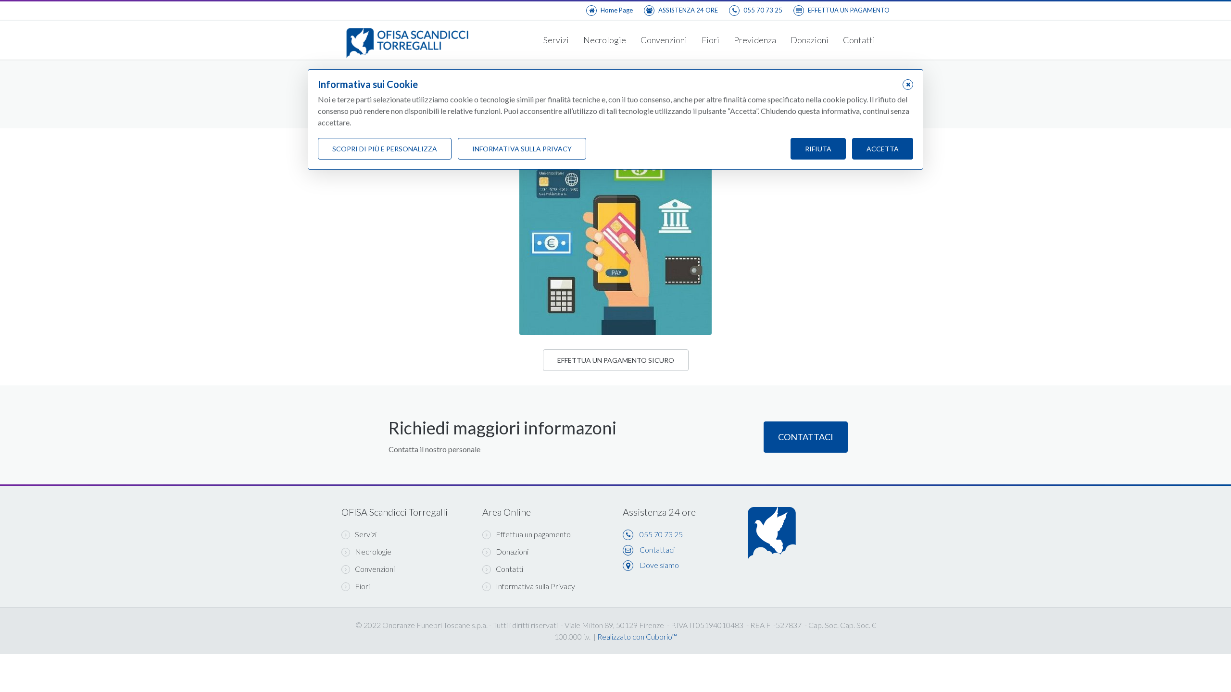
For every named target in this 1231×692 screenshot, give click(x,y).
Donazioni (810, 40)
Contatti (859, 40)
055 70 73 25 (661, 534)
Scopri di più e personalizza (384, 149)
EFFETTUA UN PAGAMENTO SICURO (615, 360)
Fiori (710, 40)
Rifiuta (818, 149)
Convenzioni (664, 40)
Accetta (883, 149)
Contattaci (805, 437)
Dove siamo (659, 564)
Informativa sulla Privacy (535, 586)
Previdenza (755, 40)
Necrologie (604, 40)
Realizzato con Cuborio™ (637, 636)
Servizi (556, 40)
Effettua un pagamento (533, 534)
